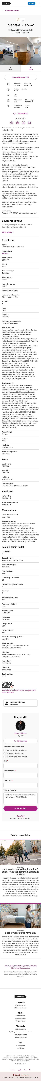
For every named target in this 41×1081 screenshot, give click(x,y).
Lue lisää (35, 1077)
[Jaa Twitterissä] (23, 122)
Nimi (5, 761)
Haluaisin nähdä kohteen (15, 753)
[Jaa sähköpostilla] (29, 122)
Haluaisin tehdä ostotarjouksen (17, 757)
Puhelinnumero (9, 771)
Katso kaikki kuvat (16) (20, 77)
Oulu (26, 107)
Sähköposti (8, 780)
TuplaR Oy (20, 816)
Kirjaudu (31, 3)
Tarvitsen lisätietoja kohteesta (16, 750)
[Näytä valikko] (38, 3)
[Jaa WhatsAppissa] (17, 122)
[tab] (10, 68)
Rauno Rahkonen (21, 733)
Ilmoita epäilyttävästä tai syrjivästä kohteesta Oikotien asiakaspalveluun (20, 967)
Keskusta (17, 107)
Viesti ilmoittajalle (9, 790)
